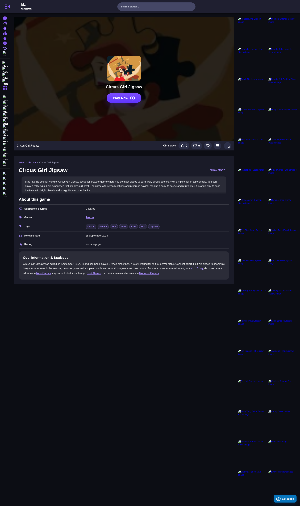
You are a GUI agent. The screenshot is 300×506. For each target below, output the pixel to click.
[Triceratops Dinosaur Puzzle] (282, 152)
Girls (123, 226)
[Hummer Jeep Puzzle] (282, 213)
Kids (133, 226)
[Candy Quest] (282, 424)
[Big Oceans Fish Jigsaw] (252, 363)
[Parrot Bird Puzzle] (252, 182)
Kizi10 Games (26, 6)
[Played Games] (5, 42)
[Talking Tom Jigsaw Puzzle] (252, 303)
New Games (43, 273)
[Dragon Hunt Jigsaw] (282, 122)
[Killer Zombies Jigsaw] (282, 333)
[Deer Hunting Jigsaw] (252, 273)
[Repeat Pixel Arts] (252, 394)
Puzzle (32, 162)
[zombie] (5, 140)
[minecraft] (5, 116)
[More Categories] (5, 87)
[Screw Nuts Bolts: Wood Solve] (252, 454)
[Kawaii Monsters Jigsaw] (252, 122)
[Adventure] (5, 76)
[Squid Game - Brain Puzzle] (282, 182)
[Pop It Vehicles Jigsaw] (282, 273)
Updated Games (149, 273)
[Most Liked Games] (5, 32)
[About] (5, 188)
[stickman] (5, 122)
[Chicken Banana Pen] (282, 394)
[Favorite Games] (5, 53)
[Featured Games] (5, 37)
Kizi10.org (197, 268)
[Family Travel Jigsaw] (252, 333)
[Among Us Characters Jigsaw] (282, 303)
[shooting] (5, 134)
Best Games (94, 273)
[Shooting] (5, 64)
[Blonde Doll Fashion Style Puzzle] (282, 92)
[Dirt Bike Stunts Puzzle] (252, 243)
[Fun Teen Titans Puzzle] (252, 152)
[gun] (5, 152)
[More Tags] (5, 163)
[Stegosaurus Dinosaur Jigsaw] (252, 213)
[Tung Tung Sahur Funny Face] (252, 424)
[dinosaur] (5, 128)
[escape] (5, 158)
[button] (228, 146)
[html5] (5, 110)
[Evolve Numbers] (282, 484)
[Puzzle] (5, 82)
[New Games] (5, 22)
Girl (143, 226)
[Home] (5, 17)
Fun (114, 226)
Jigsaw (154, 226)
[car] (5, 146)
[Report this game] (217, 145)
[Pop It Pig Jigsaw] (252, 92)
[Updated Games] (5, 47)
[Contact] (5, 178)
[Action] (5, 70)
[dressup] (5, 99)
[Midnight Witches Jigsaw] (282, 31)
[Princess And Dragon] (252, 31)
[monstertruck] (5, 104)
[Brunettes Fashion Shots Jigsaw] (252, 62)
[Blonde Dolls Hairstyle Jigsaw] (282, 62)
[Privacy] (5, 193)
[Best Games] (5, 27)
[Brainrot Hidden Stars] (252, 484)
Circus (91, 226)
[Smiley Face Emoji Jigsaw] (282, 243)
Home (22, 162)
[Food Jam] (282, 454)
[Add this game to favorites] (208, 145)
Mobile (103, 226)
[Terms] (5, 183)
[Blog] (5, 173)
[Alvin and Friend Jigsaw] (282, 363)
